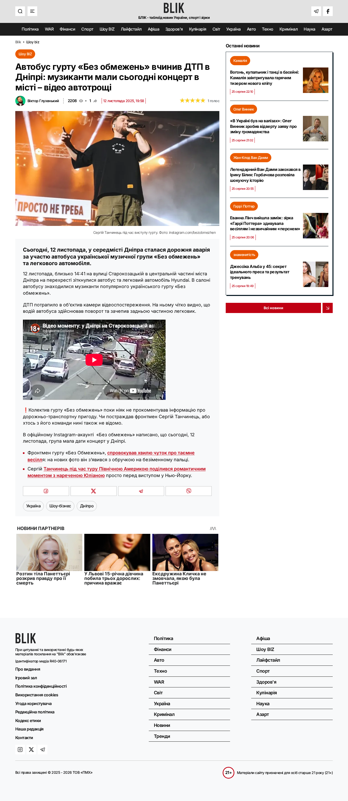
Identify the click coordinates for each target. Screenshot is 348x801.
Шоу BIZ (107, 29)
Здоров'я (174, 29)
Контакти (24, 737)
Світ (216, 29)
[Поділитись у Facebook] (46, 491)
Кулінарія (197, 29)
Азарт (327, 29)
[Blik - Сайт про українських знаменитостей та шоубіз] (25, 641)
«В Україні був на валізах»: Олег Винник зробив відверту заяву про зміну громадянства (263, 126)
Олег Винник (243, 109)
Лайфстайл (131, 29)
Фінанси (67, 29)
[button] (20, 11)
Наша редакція (29, 728)
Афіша (153, 29)
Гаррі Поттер (244, 206)
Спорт (87, 29)
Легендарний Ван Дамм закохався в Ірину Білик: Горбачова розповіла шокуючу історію (265, 175)
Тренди (162, 736)
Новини (162, 725)
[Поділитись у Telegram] (141, 491)
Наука (309, 29)
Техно (267, 29)
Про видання (27, 669)
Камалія (240, 60)
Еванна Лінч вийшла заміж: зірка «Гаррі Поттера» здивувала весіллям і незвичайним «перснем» (265, 223)
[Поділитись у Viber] (189, 491)
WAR (49, 29)
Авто (251, 29)
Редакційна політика (35, 711)
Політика (30, 29)
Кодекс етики (28, 720)
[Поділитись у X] (94, 491)
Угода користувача (33, 703)
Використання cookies (36, 694)
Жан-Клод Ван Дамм (250, 157)
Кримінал (288, 29)
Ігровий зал (26, 677)
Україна (233, 29)
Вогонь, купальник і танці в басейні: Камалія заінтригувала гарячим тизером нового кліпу (264, 78)
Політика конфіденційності (40, 686)
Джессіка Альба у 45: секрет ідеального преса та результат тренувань (259, 272)
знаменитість (244, 254)
